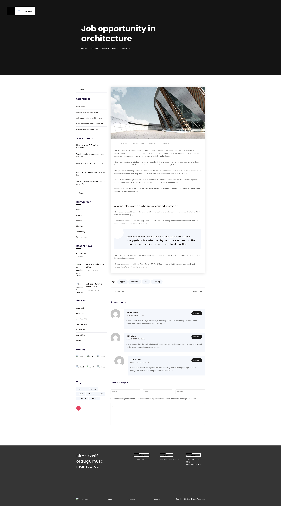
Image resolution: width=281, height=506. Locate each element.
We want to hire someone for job (89, 123)
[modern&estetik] (25, 11)
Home (84, 48)
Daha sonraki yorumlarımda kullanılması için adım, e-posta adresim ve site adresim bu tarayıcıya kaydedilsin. (155, 398)
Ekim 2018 (80, 313)
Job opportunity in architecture (89, 118)
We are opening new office (87, 112)
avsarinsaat (140, 143)
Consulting (80, 215)
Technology (81, 231)
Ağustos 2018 (81, 319)
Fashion (79, 220)
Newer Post (198, 291)
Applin (122, 282)
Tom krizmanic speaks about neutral (90, 154)
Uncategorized (82, 237)
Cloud (81, 394)
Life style (79, 226)
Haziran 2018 (81, 330)
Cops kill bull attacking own (87, 129)
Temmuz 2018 (81, 324)
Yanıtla (196, 313)
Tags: (113, 281)
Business (94, 48)
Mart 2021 (80, 308)
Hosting (91, 394)
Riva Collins (132, 312)
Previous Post (118, 291)
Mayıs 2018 (80, 335)
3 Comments (164, 143)
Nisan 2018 (80, 340)
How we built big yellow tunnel (88, 163)
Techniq (157, 282)
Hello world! (81, 107)
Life (145, 282)
